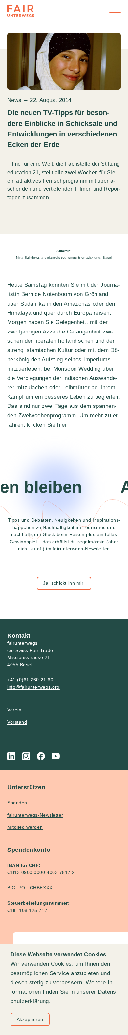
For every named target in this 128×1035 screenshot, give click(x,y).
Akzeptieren (30, 1019)
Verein (14, 709)
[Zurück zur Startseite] (20, 11)
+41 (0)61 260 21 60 (30, 679)
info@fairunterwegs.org (33, 687)
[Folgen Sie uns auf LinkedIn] (11, 756)
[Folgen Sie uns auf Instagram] (26, 756)
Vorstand (17, 722)
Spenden (17, 802)
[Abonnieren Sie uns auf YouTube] (56, 756)
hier (62, 425)
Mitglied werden (25, 827)
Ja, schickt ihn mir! (64, 583)
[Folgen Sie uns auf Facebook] (41, 756)
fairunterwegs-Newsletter (35, 815)
